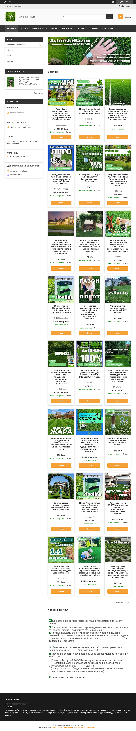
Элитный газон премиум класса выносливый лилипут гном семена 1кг (61, 506)
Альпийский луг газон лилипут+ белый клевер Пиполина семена (117, 441)
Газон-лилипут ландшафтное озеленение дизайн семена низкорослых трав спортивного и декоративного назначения (61, 246)
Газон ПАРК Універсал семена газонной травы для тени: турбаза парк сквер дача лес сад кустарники (117, 375)
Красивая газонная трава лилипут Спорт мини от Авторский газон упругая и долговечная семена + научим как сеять (117, 114)
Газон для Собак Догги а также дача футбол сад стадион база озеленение (61, 569)
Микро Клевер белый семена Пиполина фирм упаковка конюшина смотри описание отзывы (89, 507)
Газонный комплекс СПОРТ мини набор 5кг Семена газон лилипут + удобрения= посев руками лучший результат (89, 444)
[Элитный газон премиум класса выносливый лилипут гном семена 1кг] (61, 486)
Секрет (80, 28)
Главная (11, 28)
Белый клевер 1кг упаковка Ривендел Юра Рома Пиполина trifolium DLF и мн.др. (89, 373)
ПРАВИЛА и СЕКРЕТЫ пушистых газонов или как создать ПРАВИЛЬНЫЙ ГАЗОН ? (29, 80)
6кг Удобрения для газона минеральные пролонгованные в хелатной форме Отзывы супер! (61, 179)
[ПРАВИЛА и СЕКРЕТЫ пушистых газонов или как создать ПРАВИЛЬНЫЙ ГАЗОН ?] (12, 81)
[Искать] (109, 16)
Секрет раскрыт (16, 71)
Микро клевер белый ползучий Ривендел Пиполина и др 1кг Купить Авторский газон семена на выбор (118, 180)
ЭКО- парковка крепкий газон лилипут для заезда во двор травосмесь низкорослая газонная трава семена (118, 571)
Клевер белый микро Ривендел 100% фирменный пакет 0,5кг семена (89, 178)
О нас (9, 50)
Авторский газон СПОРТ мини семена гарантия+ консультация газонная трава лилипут (118, 508)
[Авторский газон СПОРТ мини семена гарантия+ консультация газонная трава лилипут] (118, 486)
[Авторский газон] (10, 22)
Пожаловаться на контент (62, 727)
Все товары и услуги (120, 602)
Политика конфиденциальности (85, 727)
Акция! (10, 61)
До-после (67, 28)
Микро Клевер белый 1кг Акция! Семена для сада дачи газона (89, 111)
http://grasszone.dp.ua (18, 171)
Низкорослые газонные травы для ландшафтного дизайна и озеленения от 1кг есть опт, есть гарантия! (89, 312)
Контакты (107, 28)
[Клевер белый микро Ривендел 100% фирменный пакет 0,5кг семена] (89, 158)
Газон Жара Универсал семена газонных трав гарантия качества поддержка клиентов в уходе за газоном (61, 114)
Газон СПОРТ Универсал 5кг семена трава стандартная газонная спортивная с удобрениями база (89, 570)
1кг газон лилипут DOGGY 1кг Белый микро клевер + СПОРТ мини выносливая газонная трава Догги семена (117, 245)
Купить (61, 137)
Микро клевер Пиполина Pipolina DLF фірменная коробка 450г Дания (61, 309)
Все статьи (38, 93)
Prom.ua (79, 725)
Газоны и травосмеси (31, 28)
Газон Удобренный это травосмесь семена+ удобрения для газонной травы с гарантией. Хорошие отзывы (89, 245)
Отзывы (93, 28)
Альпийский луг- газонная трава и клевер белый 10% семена (118, 309)
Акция (54, 28)
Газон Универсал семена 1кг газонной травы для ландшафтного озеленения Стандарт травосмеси (61, 376)
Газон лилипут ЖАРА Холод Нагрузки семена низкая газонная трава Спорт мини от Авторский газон (61, 443)
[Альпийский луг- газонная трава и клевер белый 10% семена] (118, 289)
